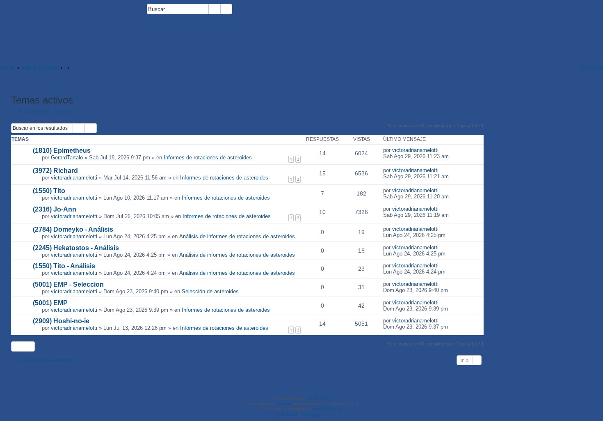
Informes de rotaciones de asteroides (208, 157)
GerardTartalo (67, 157)
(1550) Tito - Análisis (64, 265)
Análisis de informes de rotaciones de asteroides (237, 236)
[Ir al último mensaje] (442, 150)
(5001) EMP (50, 302)
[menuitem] (236, 10)
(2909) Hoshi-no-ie (61, 320)
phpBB (284, 403)
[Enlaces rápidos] (562, 68)
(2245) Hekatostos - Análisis (76, 247)
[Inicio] (73, 27)
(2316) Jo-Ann (54, 209)
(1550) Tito (49, 190)
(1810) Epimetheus (62, 150)
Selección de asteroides (210, 291)
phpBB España (326, 409)
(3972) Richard (55, 170)
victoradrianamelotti (415, 150)
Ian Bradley (318, 398)
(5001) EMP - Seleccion (68, 284)
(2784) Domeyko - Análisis (73, 229)
